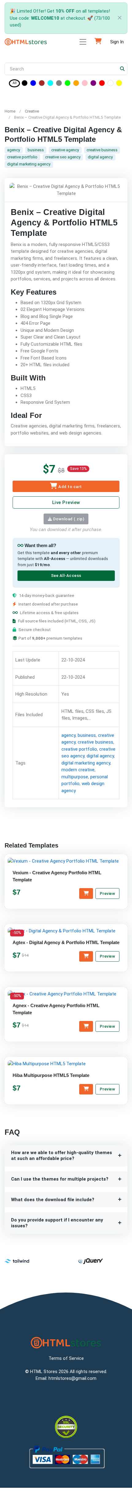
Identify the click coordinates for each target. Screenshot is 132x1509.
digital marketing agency (28, 164)
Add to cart (69, 486)
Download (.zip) (68, 519)
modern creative (78, 769)
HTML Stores (43, 1371)
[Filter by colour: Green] (67, 84)
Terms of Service (66, 1358)
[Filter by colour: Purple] (93, 84)
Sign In (117, 42)
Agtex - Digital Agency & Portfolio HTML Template (66, 942)
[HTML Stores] (26, 42)
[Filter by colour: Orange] (76, 84)
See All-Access (66, 575)
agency (13, 150)
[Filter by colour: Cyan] (50, 84)
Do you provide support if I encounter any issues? (57, 1223)
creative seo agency (62, 157)
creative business (102, 150)
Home (10, 111)
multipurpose (74, 777)
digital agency (100, 157)
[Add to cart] (86, 893)
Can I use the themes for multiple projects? (59, 1179)
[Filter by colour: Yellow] (119, 84)
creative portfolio (22, 157)
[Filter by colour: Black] (24, 84)
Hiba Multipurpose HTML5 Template (51, 1075)
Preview (107, 893)
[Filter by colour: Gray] (59, 84)
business (36, 150)
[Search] (122, 69)
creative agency (65, 150)
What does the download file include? (52, 1199)
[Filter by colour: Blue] (33, 84)
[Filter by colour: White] (110, 84)
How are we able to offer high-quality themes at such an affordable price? (61, 1155)
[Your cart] (98, 42)
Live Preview (66, 502)
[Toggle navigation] (83, 42)
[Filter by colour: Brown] (42, 84)
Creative (32, 111)
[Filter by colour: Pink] (85, 84)
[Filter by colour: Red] (102, 84)
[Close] (118, 18)
